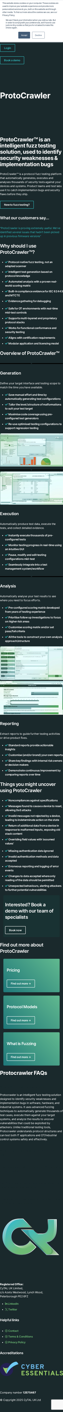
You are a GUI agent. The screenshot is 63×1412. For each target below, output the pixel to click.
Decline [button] (38, 35)
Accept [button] (24, 35)
